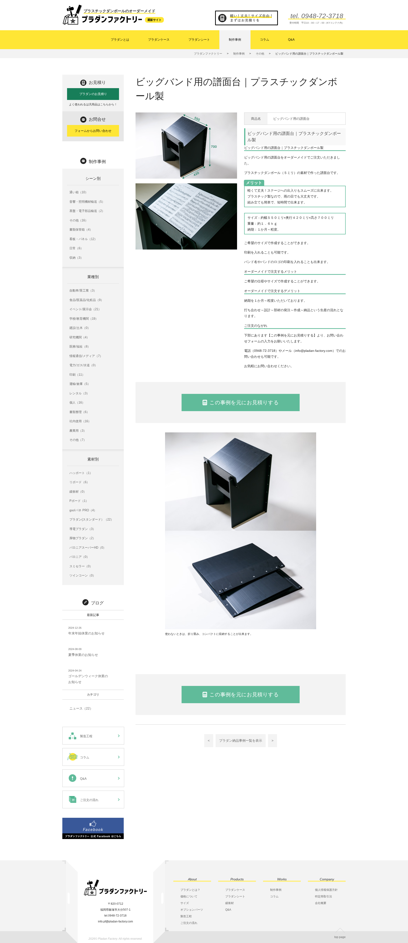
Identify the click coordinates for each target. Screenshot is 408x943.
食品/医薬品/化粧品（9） (86, 300)
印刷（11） (77, 374)
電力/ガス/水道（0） (83, 365)
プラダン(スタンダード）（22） (91, 519)
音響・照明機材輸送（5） (87, 201)
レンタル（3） (79, 393)
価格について (188, 896)
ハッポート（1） (81, 473)
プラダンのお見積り (93, 94)
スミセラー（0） (81, 566)
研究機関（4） (79, 337)
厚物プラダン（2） (82, 538)
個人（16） (77, 402)
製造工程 (186, 916)
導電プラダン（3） (82, 529)
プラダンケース (159, 39)
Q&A (291, 39)
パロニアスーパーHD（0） (87, 547)
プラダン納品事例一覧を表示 (240, 740)
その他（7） (77, 440)
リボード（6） (79, 482)
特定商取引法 (323, 896)
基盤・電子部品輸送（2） (87, 211)
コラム (264, 39)
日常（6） (76, 248)
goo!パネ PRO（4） (83, 510)
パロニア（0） (79, 557)
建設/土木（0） (79, 328)
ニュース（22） (81, 708)
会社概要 (320, 903)
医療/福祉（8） (79, 346)
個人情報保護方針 (326, 889)
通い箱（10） (78, 192)
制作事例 (235, 39)
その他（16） (78, 220)
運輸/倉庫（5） (79, 384)
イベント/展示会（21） (85, 309)
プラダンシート (199, 39)
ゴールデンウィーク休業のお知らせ (88, 676)
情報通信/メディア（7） (86, 356)
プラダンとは (120, 39)
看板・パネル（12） (83, 239)
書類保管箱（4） (81, 229)
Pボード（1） (79, 501)
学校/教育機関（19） (83, 318)
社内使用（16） (80, 421)
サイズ (184, 903)
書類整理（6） (79, 412)
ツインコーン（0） (82, 575)
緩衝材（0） (77, 491)
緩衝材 (229, 903)
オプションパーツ (191, 909)
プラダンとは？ (190, 889)
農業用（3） (77, 430)
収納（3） (76, 257)
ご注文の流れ (188, 923)
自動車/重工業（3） (83, 290)
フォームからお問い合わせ (93, 131)
